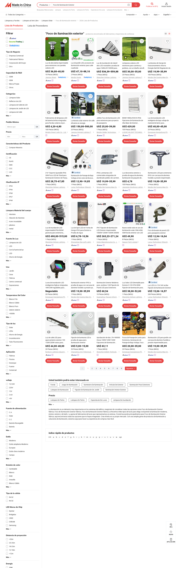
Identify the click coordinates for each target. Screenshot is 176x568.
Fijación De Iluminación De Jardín (87, 390)
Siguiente (129, 368)
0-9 (50, 437)
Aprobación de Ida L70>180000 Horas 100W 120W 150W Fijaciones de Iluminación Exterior (108, 340)
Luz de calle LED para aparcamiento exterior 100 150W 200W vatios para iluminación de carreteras (55, 340)
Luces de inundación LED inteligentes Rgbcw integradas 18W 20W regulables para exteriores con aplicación (56, 285)
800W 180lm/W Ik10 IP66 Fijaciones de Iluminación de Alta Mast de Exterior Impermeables (132, 120)
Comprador (130, 14)
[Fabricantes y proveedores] (18, 4)
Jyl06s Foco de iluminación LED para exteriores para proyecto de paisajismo (108, 120)
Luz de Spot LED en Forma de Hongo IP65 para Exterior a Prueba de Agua (82, 230)
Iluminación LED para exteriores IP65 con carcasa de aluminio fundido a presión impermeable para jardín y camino (159, 175)
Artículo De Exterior (116, 385)
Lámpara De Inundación (114, 10)
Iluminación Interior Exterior (115, 390)
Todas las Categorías (16, 14)
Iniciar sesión (166, 6)
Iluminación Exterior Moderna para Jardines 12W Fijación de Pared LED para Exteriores (108, 285)
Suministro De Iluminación (93, 385)
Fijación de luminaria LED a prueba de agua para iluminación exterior (81, 340)
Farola (53, 385)
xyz (120, 437)
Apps (156, 14)
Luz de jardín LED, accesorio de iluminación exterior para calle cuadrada (82, 65)
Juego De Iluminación (69, 385)
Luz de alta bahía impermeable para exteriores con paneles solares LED (56, 65)
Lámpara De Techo (69, 10)
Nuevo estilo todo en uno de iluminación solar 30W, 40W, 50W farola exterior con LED (132, 230)
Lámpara (58, 10)
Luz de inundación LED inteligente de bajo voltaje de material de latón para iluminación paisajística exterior (159, 120)
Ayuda (145, 14)
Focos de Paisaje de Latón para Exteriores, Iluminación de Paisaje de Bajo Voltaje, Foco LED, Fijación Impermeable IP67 (133, 340)
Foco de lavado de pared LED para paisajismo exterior (158, 231)
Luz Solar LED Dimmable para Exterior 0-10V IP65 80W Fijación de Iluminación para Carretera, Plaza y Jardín (133, 285)
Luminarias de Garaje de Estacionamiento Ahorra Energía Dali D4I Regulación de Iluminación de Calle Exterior (159, 65)
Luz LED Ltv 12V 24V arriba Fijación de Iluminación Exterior (159, 286)
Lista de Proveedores (38, 25)
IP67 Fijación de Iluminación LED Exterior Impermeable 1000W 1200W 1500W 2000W (108, 230)
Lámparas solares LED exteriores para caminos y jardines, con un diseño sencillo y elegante (133, 65)
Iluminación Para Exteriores (140, 385)
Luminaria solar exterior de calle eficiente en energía (82, 121)
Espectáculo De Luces (98, 10)
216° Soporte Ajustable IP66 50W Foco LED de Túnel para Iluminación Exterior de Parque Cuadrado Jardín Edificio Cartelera (56, 175)
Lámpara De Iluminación (60, 390)
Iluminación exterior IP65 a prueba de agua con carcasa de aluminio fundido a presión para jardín (82, 285)
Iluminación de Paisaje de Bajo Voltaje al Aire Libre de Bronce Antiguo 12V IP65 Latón (82, 176)
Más (50, 404)
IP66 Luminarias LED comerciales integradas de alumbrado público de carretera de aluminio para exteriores (108, 175)
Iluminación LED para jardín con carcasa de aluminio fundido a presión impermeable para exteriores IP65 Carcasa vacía (159, 340)
